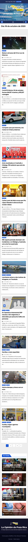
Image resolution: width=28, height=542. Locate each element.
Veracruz (5, 478)
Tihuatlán (9, 422)
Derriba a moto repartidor (10, 352)
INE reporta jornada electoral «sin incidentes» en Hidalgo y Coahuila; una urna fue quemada (14, 242)
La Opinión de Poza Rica (14, 13)
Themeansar (23, 535)
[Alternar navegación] (13, 22)
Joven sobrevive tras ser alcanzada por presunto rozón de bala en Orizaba (12, 511)
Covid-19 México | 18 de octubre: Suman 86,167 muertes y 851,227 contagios (13, 92)
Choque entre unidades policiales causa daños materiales (12, 466)
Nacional (4, 50)
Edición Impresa (16, 539)
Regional (4, 422)
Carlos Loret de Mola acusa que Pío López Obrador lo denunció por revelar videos (14, 203)
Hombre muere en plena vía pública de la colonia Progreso (13, 496)
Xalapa (7, 310)
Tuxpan (8, 349)
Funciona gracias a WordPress (8, 535)
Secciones (10, 539)
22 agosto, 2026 (8, 469)
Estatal (3, 310)
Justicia (3, 349)
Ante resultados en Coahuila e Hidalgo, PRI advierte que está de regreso (13, 165)
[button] (23, 22)
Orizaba (5, 507)
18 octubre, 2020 (7, 57)
